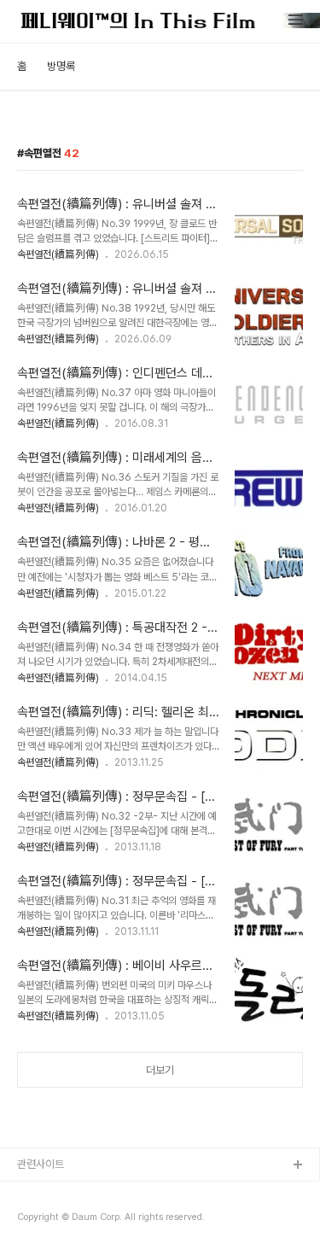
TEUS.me (41, 1193)
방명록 (61, 66)
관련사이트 (40, 1164)
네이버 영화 (42, 1220)
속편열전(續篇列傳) (58, 254)
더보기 (160, 1070)
